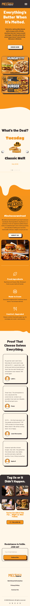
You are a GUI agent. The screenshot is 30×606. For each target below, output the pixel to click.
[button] (26, 4)
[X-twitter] (12, 603)
